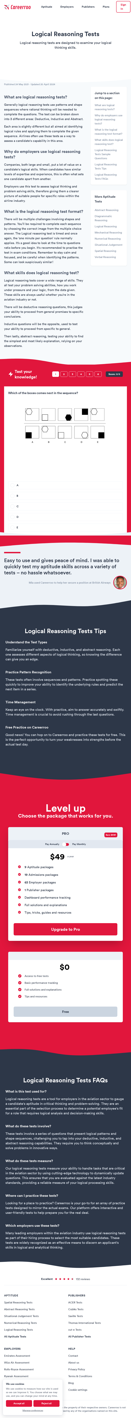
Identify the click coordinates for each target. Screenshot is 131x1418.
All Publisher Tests (79, 1336)
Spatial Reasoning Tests (18, 1302)
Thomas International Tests (84, 1323)
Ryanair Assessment (16, 1376)
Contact (73, 1355)
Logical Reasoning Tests (18, 1329)
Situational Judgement (108, 244)
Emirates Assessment (17, 1355)
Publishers (88, 7)
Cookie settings (77, 1389)
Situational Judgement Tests (21, 1316)
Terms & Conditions (80, 1376)
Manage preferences (33, 1410)
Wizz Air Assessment (17, 1362)
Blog (71, 1383)
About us (73, 1362)
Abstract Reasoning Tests (19, 1309)
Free (65, 1011)
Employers (67, 7)
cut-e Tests (75, 1329)
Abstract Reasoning (106, 210)
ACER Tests (75, 1302)
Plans (106, 7)
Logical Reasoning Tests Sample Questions (106, 154)
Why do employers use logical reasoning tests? (108, 119)
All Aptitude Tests (15, 1336)
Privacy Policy (76, 1369)
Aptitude (46, 7)
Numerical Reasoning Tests (20, 1323)
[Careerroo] (18, 7)
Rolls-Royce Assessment (19, 1369)
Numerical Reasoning (108, 238)
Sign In (123, 7)
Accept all (19, 1403)
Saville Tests (75, 1316)
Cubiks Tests (75, 1309)
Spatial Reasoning (105, 251)
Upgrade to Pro (65, 929)
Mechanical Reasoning (108, 232)
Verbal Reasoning (105, 257)
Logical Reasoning (106, 226)
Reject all (46, 1403)
